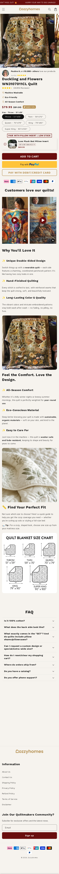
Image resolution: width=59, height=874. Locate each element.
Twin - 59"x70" (35, 116)
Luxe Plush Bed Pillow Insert (33, 141)
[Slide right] (56, 41)
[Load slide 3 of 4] (31, 66)
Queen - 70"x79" (13, 123)
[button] (3, 9)
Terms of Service (9, 799)
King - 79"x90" (36, 123)
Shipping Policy (9, 782)
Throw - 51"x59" (13, 116)
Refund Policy (8, 793)
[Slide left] (3, 41)
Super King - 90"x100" (16, 129)
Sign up (29, 835)
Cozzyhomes (33, 857)
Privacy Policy (8, 788)
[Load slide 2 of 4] (28, 66)
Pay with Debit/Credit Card (29, 172)
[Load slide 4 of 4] (33, 66)
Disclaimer (6, 804)
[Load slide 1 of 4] (26, 66)
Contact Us (7, 777)
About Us (6, 772)
